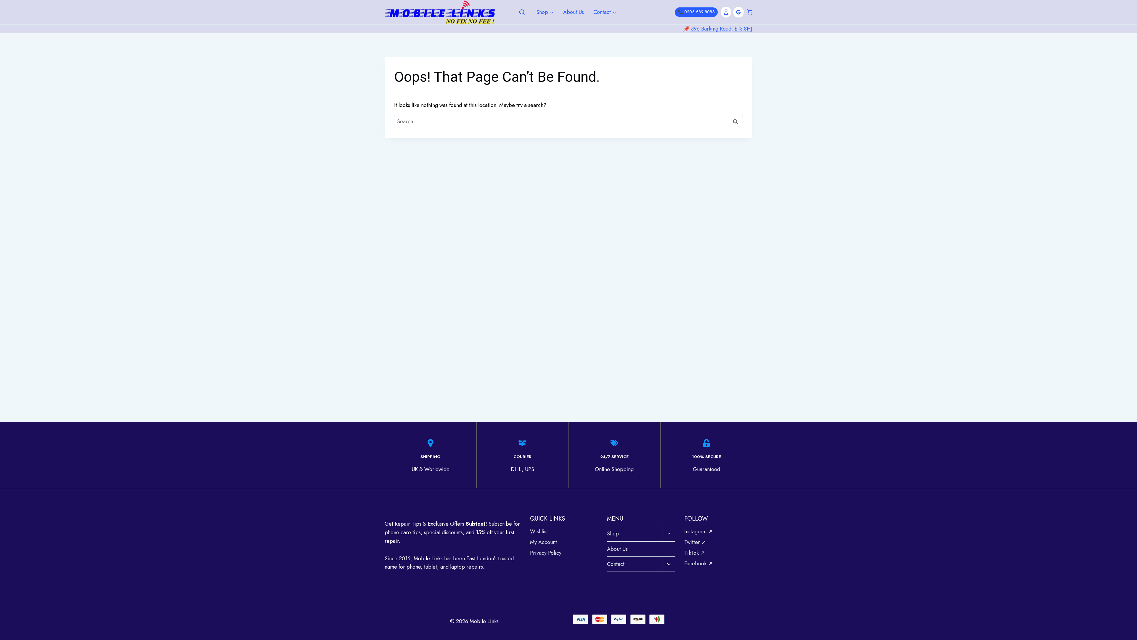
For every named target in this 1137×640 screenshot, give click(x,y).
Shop (613, 533)
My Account (543, 542)
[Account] (726, 12)
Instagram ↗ (698, 531)
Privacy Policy (545, 553)
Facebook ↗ (698, 563)
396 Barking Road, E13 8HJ (721, 29)
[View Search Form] (522, 12)
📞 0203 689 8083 (696, 12)
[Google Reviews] (738, 12)
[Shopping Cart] (749, 12)
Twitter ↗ (695, 542)
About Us (573, 12)
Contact (615, 564)
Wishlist (539, 531)
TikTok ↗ (694, 553)
